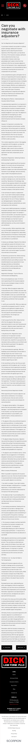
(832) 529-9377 (14, 710)
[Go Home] (2, 15)
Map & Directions (14, 704)
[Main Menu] (2, 5)
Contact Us (14, 692)
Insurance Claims (14, 681)
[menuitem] (14, 731)
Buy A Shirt (14, 685)
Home (14, 674)
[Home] (13, 5)
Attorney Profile (14, 678)
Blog (14, 689)
